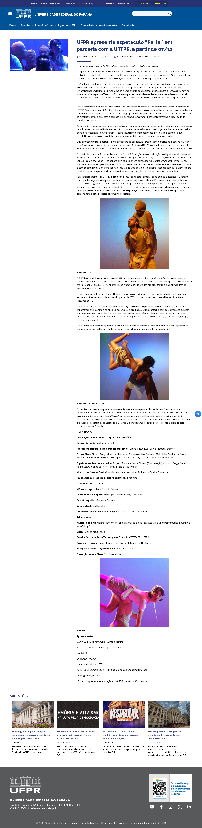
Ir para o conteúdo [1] (39, 4)
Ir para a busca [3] (73, 4)
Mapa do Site (123, 4)
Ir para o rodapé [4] (89, 4)
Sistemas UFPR (158, 3)
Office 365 (142, 3)
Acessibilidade (110, 4)
